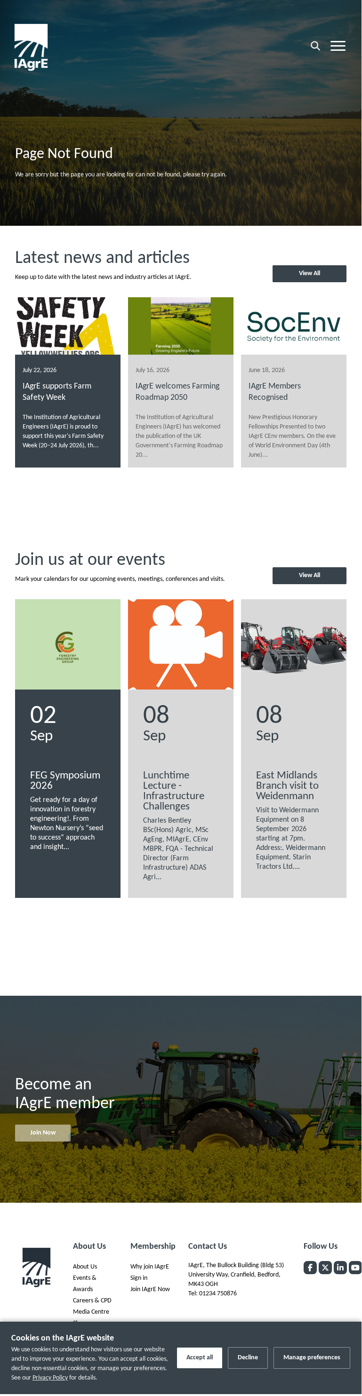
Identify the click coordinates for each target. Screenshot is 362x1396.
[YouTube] (355, 1267)
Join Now (43, 1132)
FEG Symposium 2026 (65, 781)
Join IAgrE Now (150, 1289)
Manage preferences (311, 1357)
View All (309, 273)
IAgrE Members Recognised (275, 392)
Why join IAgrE (149, 1266)
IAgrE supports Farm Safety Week (57, 392)
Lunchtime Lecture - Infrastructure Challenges (173, 791)
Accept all (199, 1357)
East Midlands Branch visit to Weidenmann (287, 786)
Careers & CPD (92, 1300)
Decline (248, 1357)
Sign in (138, 1278)
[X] (325, 1267)
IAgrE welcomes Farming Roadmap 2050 (177, 392)
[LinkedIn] (340, 1267)
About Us (85, 1266)
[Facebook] (310, 1267)
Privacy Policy (50, 1377)
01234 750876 (218, 1293)
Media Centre (91, 1312)
